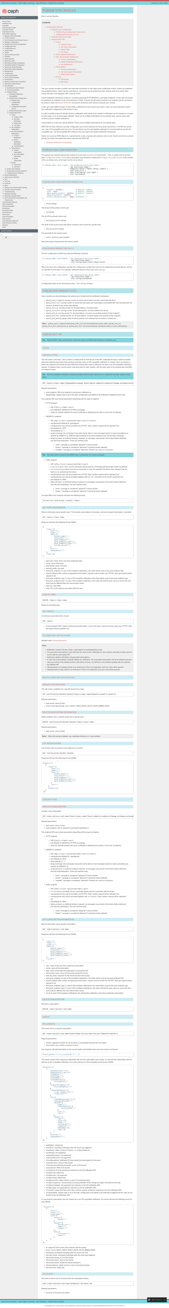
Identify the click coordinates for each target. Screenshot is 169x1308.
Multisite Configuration (12, 42)
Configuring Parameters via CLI (67, 34)
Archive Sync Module (13, 169)
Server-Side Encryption (12, 77)
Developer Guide (7, 210)
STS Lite (7, 181)
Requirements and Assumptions (17, 171)
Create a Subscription (68, 69)
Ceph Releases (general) (10, 221)
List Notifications (67, 64)
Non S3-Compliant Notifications (67, 57)
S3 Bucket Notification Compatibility (59, 142)
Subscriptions (61, 67)
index (166, 3)
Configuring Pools (10, 46)
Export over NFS (10, 61)
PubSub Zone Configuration (62, 29)
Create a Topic (66, 44)
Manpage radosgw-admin (13, 196)
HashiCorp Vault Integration (13, 67)
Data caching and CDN (12, 54)
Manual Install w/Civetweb (13, 36)
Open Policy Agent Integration (14, 69)
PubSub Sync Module (56, 3)
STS (6, 179)
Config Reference (10, 48)
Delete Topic (65, 49)
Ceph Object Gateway (26, 3)
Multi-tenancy (9, 71)
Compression (9, 73)
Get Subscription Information (71, 72)
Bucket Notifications (11, 175)
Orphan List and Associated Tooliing (16, 187)
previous (155, 3)
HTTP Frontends (10, 38)
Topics (58, 42)
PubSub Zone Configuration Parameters (70, 32)
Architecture (6, 208)
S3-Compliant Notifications (65, 54)
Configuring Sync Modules (15, 173)
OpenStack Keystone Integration (15, 63)
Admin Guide (9, 50)
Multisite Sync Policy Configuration (15, 44)
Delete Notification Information (72, 62)
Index (4, 227)
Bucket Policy (9, 79)
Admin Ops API (9, 59)
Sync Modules (41, 3)
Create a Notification (68, 59)
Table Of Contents (8, 17)
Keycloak (7, 183)
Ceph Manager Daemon (9, 202)
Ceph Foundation (7, 216)
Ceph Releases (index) (9, 223)
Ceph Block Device (8, 32)
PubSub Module (12, 92)
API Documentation (8, 206)
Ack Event (64, 82)
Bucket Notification (65, 103)
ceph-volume (6, 219)
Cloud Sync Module (13, 90)
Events (58, 77)
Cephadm (5, 25)
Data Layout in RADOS (12, 177)
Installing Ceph (7, 23)
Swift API (7, 57)
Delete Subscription (68, 74)
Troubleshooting (10, 192)
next (160, 3)
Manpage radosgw (10, 194)
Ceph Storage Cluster (9, 27)
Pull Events (65, 79)
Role (6, 185)
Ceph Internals (6, 212)
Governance (6, 214)
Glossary (5, 225)
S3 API (7, 52)
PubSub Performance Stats (61, 37)
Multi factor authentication (13, 84)
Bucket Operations (59, 640)
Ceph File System (7, 30)
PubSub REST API (58, 39)
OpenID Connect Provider (13, 189)
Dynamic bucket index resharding (15, 81)
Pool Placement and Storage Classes (16, 40)
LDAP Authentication (11, 75)
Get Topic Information (68, 47)
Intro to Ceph (6, 21)
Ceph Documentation (9, 3)
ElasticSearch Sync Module (15, 88)
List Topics (64, 52)
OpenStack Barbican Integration (14, 65)
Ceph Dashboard (7, 204)
